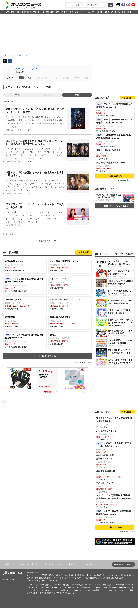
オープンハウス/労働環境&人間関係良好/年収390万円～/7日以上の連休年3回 (113, 497)
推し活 (117, 12)
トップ (6, 12)
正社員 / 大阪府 (18, 304)
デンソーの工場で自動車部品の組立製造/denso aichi (114, 105)
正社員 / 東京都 (64, 266)
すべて (18, 95)
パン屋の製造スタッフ (106, 431)
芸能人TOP (11, 78)
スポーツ (64, 12)
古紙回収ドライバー (105, 483)
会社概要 (6, 564)
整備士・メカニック (105, 458)
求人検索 (85, 252)
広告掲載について (33, 564)
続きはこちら (49, 356)
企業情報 (130, 564)
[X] (118, 4)
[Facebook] (123, 4)
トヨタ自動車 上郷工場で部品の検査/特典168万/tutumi (113, 136)
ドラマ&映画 (26, 12)
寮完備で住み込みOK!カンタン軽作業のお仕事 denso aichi (114, 121)
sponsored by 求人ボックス (83, 362)
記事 (21, 78)
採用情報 (119, 564)
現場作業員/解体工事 (105, 471)
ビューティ (91, 12)
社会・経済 (74, 12)
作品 (29, 78)
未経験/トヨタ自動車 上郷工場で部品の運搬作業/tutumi (113, 444)
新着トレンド (127, 12)
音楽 (18, 12)
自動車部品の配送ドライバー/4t (110, 162)
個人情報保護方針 (91, 564)
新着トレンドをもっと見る (116, 205)
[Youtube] (133, 4)
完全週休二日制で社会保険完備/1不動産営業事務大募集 (114, 419)
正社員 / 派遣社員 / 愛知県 (24, 285)
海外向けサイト (76, 564)
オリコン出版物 (18, 564)
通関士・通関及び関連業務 (108, 150)
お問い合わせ (48, 564)
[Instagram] (128, 4)
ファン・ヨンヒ (25, 69)
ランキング (109, 12)
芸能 (12, 12)
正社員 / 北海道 (59, 339)
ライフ (100, 12)
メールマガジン (62, 564)
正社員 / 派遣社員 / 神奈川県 (17, 266)
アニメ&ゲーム (38, 12)
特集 (77, 95)
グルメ (82, 12)
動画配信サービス (52, 12)
